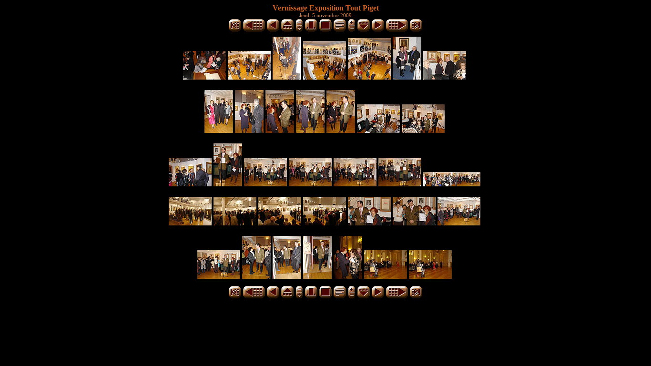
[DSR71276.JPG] (228, 184)
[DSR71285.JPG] (399, 184)
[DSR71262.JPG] (340, 130)
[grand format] (325, 30)
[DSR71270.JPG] (423, 130)
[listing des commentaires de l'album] (340, 30)
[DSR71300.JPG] (324, 223)
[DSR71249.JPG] (249, 77)
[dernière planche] (416, 30)
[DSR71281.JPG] (310, 184)
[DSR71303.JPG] (414, 223)
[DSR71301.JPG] (369, 223)
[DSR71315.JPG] (430, 276)
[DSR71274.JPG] (190, 184)
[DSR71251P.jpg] (324, 77)
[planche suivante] (397, 30)
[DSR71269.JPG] (378, 130)
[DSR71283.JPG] (355, 184)
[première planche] (235, 30)
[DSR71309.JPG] (256, 276)
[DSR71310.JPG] (287, 276)
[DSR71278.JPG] (265, 184)
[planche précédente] (254, 30)
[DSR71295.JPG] (190, 223)
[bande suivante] (363, 30)
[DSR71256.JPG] (444, 77)
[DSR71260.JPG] (279, 130)
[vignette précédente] (273, 30)
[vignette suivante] (378, 30)
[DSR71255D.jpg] (407, 77)
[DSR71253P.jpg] (369, 77)
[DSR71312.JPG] (317, 276)
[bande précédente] (287, 30)
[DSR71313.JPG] (348, 276)
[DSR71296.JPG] (235, 223)
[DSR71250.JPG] (287, 77)
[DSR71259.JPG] (249, 130)
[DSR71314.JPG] (385, 276)
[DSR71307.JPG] (218, 276)
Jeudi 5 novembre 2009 (325, 15)
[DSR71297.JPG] (279, 223)
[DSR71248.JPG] (204, 77)
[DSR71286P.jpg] (451, 184)
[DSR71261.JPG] (310, 130)
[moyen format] (311, 30)
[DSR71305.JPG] (458, 223)
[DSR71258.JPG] (218, 130)
